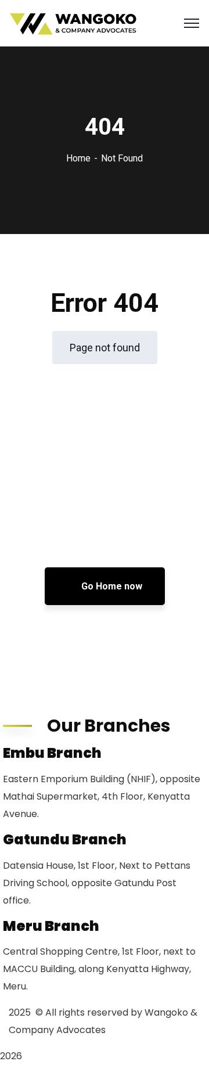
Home (78, 158)
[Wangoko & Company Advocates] (74, 23)
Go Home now (110, 586)
